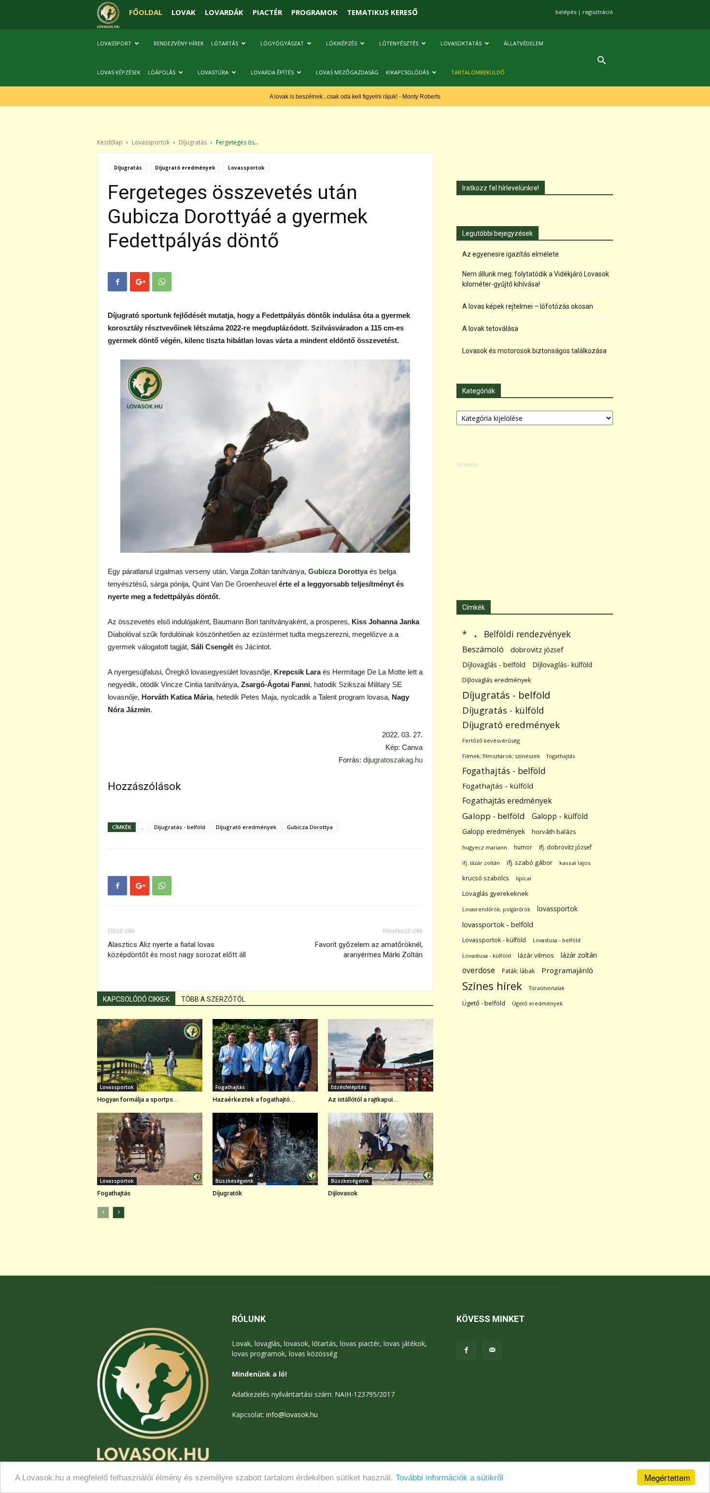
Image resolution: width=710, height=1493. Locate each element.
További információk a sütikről (449, 1477)
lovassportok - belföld (497, 924)
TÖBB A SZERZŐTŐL (213, 999)
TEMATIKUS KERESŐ (382, 12)
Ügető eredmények (537, 1003)
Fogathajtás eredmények (507, 801)
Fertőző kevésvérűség (491, 740)
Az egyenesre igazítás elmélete (510, 254)
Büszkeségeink (234, 1180)
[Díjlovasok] (380, 1149)
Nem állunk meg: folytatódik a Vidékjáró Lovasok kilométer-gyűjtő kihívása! (535, 279)
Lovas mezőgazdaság (347, 72)
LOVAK (183, 12)
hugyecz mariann (484, 847)
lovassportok (557, 908)
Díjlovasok (342, 1193)
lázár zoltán (579, 955)
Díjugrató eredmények (185, 167)
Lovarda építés (272, 72)
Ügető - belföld (483, 1003)
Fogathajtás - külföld (497, 785)
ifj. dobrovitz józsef (565, 847)
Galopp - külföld (560, 816)
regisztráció (597, 11)
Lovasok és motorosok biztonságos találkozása (534, 351)
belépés (565, 11)
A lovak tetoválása (490, 328)
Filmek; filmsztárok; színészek (501, 756)
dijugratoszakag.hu (393, 760)
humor (523, 847)
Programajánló (567, 970)
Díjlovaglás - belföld (493, 664)
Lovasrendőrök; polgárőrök (496, 909)
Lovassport (114, 43)
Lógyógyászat (282, 43)
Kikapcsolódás (407, 72)
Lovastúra (213, 72)
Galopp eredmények (493, 831)
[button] (601, 61)
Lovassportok (151, 142)
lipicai (523, 878)
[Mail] (492, 1350)
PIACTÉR (267, 12)
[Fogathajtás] (149, 1149)
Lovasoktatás (461, 43)
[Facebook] (466, 1350)
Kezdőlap (110, 142)
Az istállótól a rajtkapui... (363, 1099)
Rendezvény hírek (179, 43)
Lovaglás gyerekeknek (495, 893)
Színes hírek (492, 986)
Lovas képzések (119, 72)
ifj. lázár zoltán (481, 862)
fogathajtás (561, 756)
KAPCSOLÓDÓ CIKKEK (136, 999)
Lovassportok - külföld (494, 940)
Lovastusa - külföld (486, 955)
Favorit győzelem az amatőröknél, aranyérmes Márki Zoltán (369, 949)
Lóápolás (161, 72)
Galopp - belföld (493, 816)
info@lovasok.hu (292, 1414)
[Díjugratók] (265, 1149)
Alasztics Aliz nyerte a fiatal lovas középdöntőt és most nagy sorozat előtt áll (177, 949)
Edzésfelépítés (349, 1087)
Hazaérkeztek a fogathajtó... (254, 1099)
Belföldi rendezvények (527, 634)
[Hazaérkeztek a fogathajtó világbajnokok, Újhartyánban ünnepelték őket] (265, 1055)
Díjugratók (227, 1193)
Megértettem (667, 1477)
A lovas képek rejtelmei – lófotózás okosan (527, 306)
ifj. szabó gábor (530, 862)
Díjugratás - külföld (503, 710)
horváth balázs (554, 831)
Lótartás (224, 43)
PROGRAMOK (314, 12)
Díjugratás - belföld (179, 827)
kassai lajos (575, 862)
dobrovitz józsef (537, 649)
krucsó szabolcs (485, 878)
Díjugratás (193, 142)
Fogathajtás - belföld (504, 771)
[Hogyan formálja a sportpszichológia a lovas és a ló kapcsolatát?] (149, 1055)
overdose (478, 970)
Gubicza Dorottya (310, 827)
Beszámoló (483, 649)
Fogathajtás (230, 1087)
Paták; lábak (518, 971)
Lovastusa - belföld (557, 940)
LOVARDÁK (224, 12)
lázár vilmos (536, 955)
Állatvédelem (523, 43)
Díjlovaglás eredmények (496, 679)
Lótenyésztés (398, 43)
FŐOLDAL (145, 12)
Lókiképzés (341, 43)
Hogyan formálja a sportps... (138, 1099)
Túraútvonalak (547, 987)
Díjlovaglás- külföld (562, 664)
